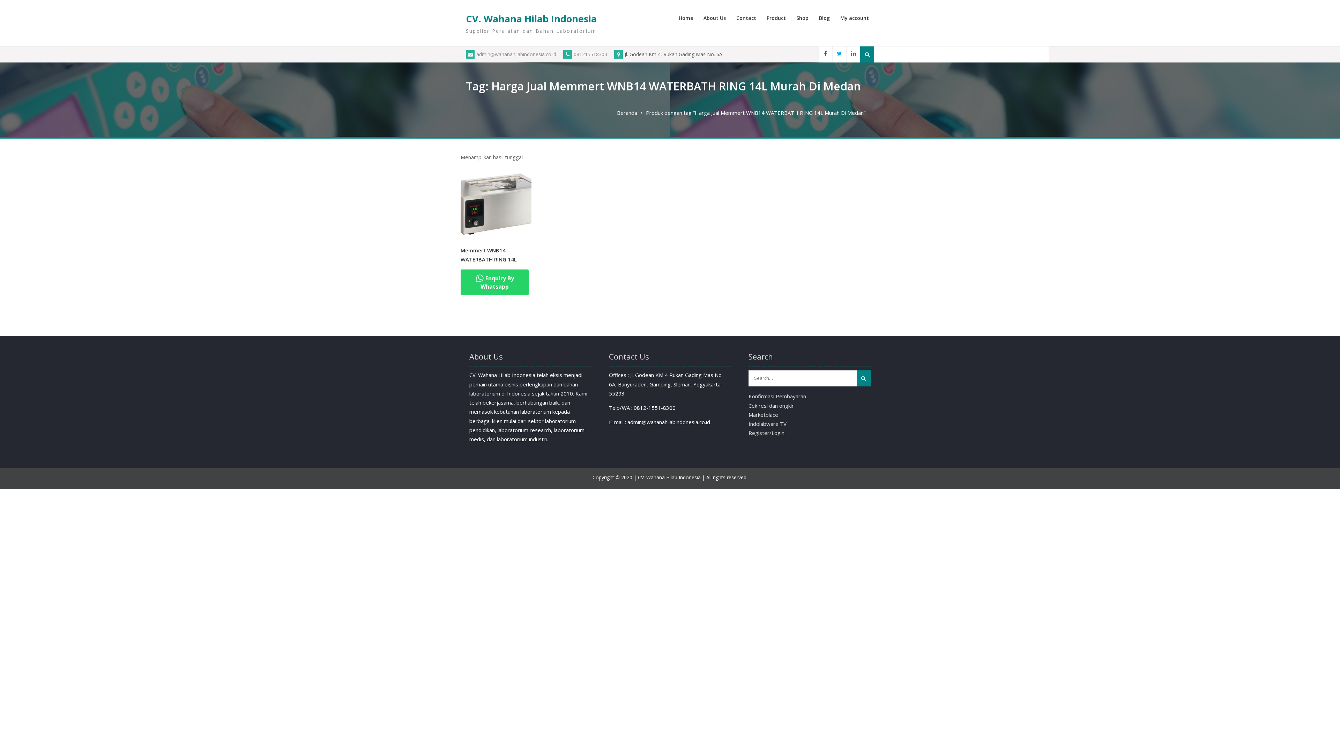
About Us (715, 18)
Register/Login (766, 432)
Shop (802, 18)
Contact (746, 18)
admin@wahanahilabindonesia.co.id (516, 54)
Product (776, 18)
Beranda (627, 112)
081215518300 (590, 54)
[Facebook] (825, 54)
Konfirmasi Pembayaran (777, 396)
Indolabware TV (768, 423)
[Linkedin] (853, 54)
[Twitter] (839, 54)
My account (854, 18)
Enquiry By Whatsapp (497, 282)
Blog (824, 18)
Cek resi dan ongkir (771, 405)
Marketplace (763, 414)
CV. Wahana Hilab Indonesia (531, 18)
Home (686, 18)
